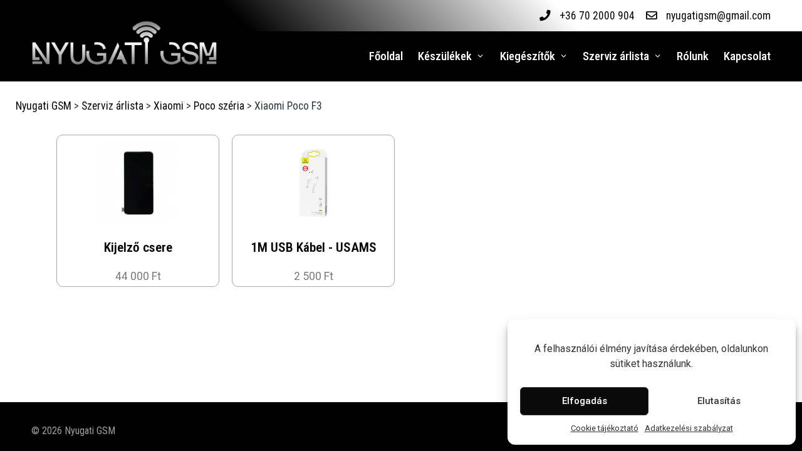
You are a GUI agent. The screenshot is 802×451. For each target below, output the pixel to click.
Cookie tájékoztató (604, 428)
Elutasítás (719, 401)
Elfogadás (584, 401)
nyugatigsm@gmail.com (718, 15)
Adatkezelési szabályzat (689, 428)
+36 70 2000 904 (597, 15)
